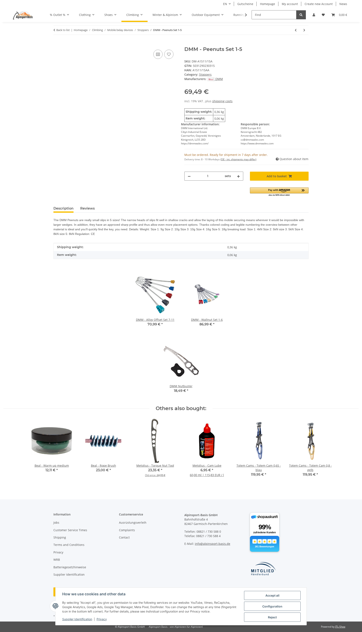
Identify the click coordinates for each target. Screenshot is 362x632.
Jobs (56, 523)
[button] (313, 15)
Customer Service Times (70, 530)
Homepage (267, 4)
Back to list (63, 30)
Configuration (272, 606)
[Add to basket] (56, 44)
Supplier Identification (77, 619)
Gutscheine (245, 4)
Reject (272, 617)
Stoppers (205, 74)
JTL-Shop (340, 626)
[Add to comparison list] (158, 54)
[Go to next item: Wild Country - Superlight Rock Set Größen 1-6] (304, 30)
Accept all (272, 595)
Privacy (102, 619)
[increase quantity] (238, 176)
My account (290, 4)
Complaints (127, 530)
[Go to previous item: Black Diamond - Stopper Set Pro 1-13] (295, 30)
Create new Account (319, 4)
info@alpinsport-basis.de (212, 544)
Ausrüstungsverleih (132, 523)
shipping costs (222, 101)
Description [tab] (63, 208)
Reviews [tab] (87, 208)
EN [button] (225, 4)
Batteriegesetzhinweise (69, 567)
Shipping (59, 537)
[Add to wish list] (168, 54)
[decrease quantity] (189, 176)
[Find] (301, 14)
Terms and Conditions (68, 545)
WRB (56, 560)
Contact (124, 537)
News (343, 4)
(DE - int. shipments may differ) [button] (238, 159)
